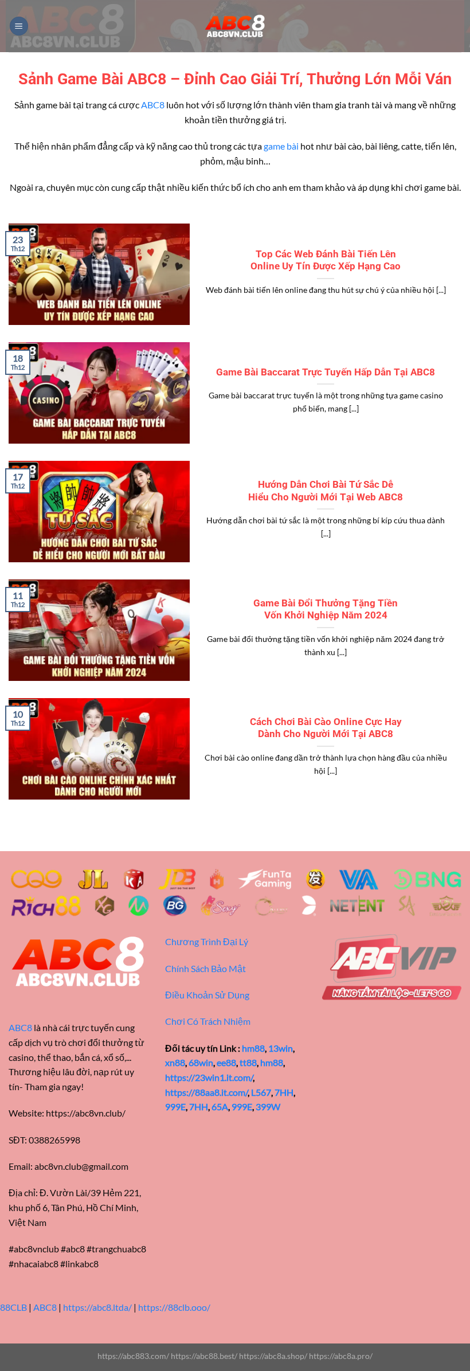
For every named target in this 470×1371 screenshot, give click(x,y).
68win (201, 1062)
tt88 (248, 1062)
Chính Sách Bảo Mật (205, 968)
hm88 (253, 1048)
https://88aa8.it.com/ (206, 1092)
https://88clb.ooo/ (174, 1307)
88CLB (13, 1307)
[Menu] (19, 26)
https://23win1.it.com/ (209, 1077)
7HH (284, 1092)
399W (268, 1106)
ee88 (226, 1062)
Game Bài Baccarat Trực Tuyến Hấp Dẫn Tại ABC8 (325, 372)
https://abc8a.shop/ (273, 1356)
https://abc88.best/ (204, 1356)
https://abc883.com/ (133, 1356)
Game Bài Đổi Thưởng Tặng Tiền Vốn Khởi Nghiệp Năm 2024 (325, 609)
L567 (261, 1092)
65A (219, 1106)
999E (175, 1106)
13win (280, 1048)
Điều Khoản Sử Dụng (207, 994)
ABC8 (152, 104)
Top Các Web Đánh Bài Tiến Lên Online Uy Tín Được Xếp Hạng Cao (325, 260)
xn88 (175, 1062)
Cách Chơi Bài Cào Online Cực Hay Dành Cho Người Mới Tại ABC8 (326, 728)
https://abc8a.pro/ (341, 1356)
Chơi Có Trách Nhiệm (207, 1021)
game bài (281, 145)
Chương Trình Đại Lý (206, 941)
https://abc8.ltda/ (97, 1307)
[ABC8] (235, 26)
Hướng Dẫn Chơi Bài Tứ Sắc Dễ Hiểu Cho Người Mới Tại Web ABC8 (325, 491)
